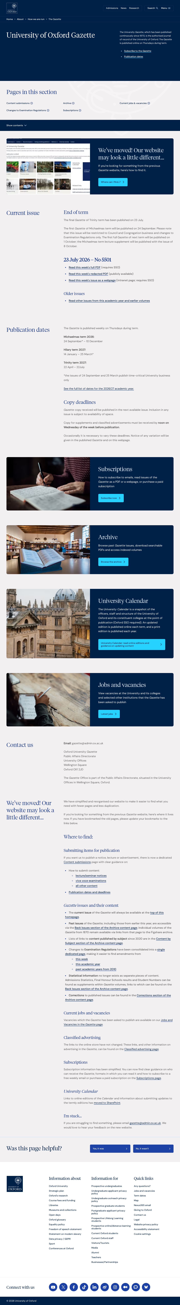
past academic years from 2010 (96, 969)
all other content (86, 886)
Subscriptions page (148, 1078)
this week (82, 959)
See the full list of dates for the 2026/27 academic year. (99, 388)
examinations (91, 880)
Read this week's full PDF (85, 267)
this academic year (88, 964)
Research (134, 8)
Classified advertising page (141, 1049)
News (123, 8)
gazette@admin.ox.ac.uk (145, 1123)
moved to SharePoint (107, 1103)
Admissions (112, 8)
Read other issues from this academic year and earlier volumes (109, 300)
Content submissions (77, 862)
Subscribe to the (137, 50)
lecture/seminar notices (91, 875)
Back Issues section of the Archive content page (106, 928)
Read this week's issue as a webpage (92, 280)
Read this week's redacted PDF (88, 274)
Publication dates (133, 56)
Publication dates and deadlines (89, 892)
